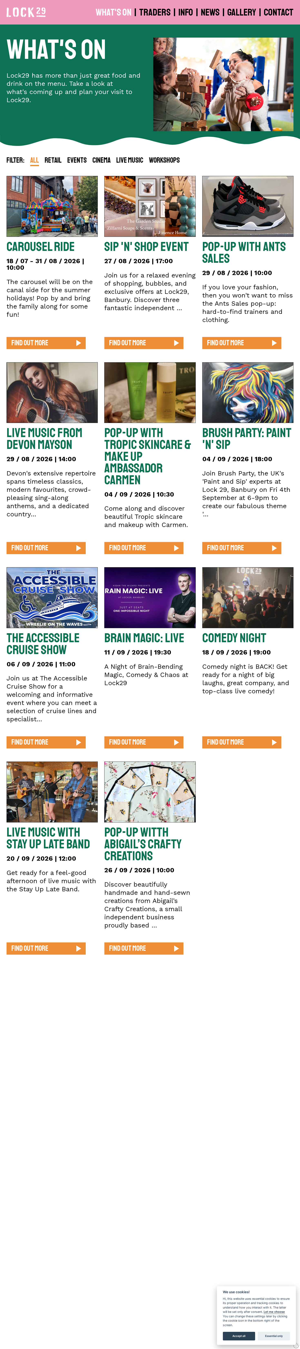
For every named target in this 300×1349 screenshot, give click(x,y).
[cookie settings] (296, 1345)
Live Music (129, 161)
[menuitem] (114, 12)
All (34, 161)
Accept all (238, 1336)
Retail (53, 161)
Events (77, 161)
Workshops (164, 161)
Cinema (101, 161)
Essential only (274, 1336)
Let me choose (274, 1311)
